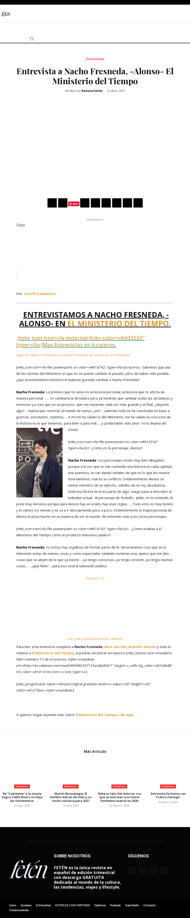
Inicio (12, 905)
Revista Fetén (92, 91)
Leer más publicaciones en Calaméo (95, 638)
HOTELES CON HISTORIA (72, 905)
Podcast (115, 905)
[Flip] (138, 203)
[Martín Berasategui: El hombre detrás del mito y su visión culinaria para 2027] (71, 773)
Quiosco (26, 905)
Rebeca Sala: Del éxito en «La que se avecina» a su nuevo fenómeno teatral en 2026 (119, 797)
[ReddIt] (106, 203)
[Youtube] (19, 38)
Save (76, 203)
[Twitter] (13, 38)
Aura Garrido (115, 646)
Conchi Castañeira (40, 293)
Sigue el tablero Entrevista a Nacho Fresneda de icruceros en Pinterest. (73, 355)
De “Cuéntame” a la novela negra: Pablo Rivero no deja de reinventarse (22, 797)
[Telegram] (127, 203)
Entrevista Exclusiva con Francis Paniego (168, 795)
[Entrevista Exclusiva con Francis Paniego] (168, 773)
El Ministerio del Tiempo (53, 653)
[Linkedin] (95, 203)
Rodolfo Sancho (142, 646)
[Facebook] (52, 203)
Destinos (100, 905)
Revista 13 (95, 578)
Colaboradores (18, 910)
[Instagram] (6, 38)
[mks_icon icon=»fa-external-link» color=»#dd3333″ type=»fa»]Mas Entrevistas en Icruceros (80, 341)
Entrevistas (95, 59)
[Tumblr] (116, 203)
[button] (31, 38)
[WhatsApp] (84, 203)
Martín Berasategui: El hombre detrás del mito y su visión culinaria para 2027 (70, 797)
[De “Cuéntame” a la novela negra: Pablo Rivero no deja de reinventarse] (22, 773)
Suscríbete (132, 905)
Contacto (149, 905)
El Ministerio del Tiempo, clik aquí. (104, 714)
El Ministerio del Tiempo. (119, 323)
